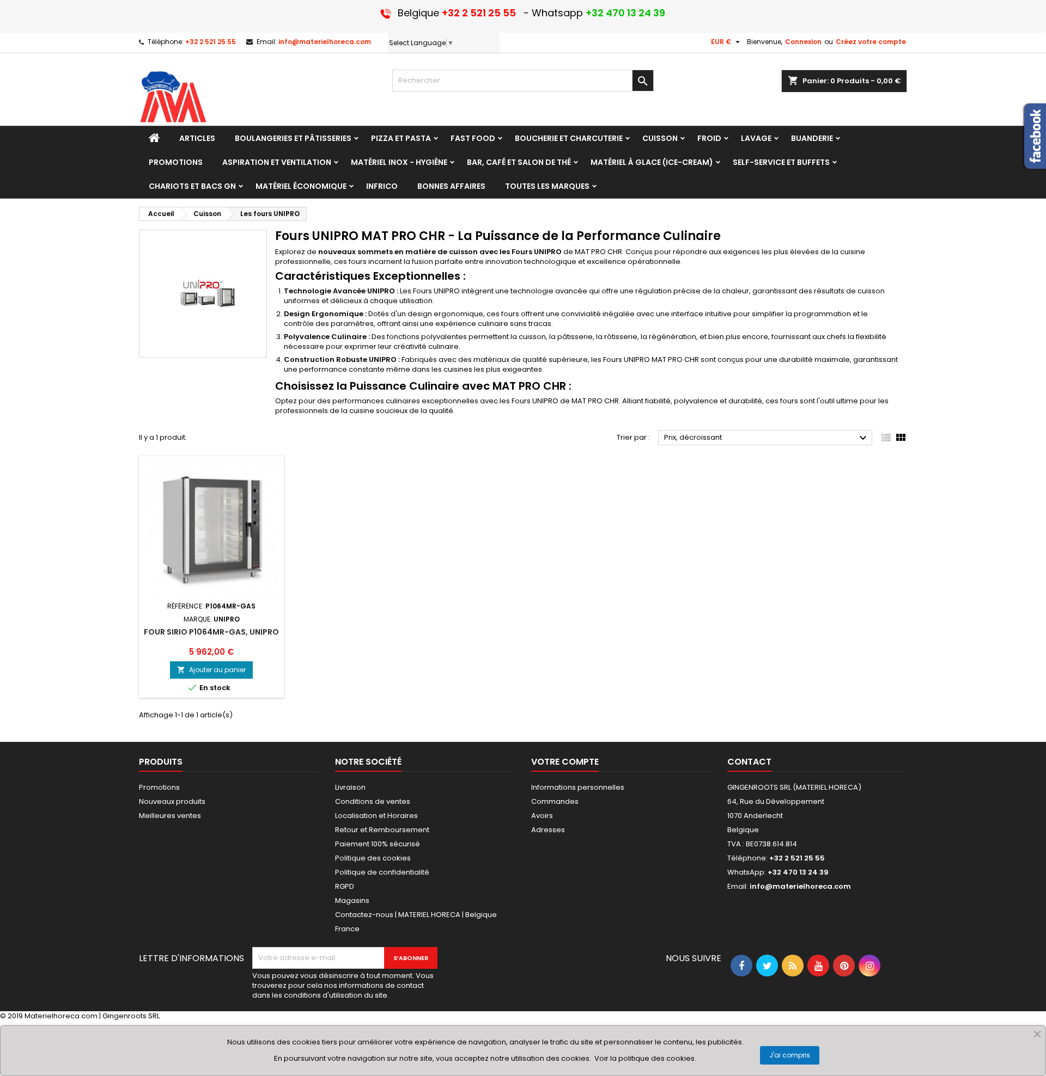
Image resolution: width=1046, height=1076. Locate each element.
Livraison (350, 787)
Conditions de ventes (372, 801)
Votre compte (565, 761)
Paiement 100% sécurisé (377, 844)
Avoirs (542, 815)
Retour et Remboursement (382, 830)
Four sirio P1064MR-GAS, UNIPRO (211, 631)
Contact (749, 761)
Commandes (555, 801)
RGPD (344, 886)
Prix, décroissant (766, 438)
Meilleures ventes (170, 815)
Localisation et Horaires (376, 815)
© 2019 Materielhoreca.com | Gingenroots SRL (80, 1016)
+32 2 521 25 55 (210, 41)
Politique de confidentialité (382, 872)
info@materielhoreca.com (324, 41)
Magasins (352, 900)
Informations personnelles (577, 787)
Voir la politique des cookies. (645, 1058)
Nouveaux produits (172, 801)
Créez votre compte (871, 41)
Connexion (803, 41)
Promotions (159, 787)
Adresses (548, 830)
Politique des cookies (373, 858)
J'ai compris (789, 1055)
